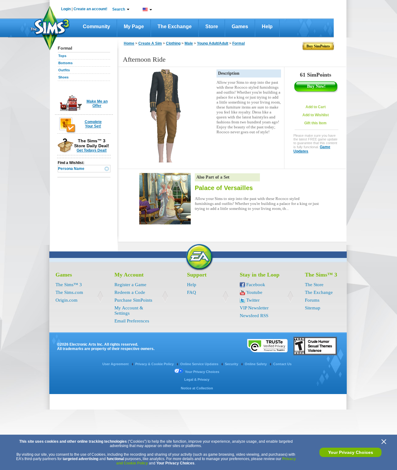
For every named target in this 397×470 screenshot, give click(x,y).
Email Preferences (131, 320)
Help (267, 26)
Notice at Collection (197, 388)
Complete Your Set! (93, 124)
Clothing (173, 43)
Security (232, 364)
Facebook (255, 284)
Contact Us (282, 364)
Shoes (63, 77)
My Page (134, 26)
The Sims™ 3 (69, 284)
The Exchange (175, 26)
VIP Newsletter (254, 307)
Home (129, 43)
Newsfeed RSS (254, 315)
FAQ (191, 292)
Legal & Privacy (196, 379)
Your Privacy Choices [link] (202, 372)
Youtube (254, 292)
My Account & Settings (128, 310)
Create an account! (90, 9)
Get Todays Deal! (92, 150)
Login (66, 9)
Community (96, 26)
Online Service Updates (199, 364)
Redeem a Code (129, 292)
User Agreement (116, 364)
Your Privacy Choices (350, 452)
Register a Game (130, 284)
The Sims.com (69, 292)
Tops (62, 56)
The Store (314, 284)
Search (118, 9)
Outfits (64, 70)
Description (228, 73)
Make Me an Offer (97, 103)
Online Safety (256, 364)
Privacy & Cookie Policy (155, 364)
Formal (238, 43)
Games (240, 26)
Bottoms (65, 63)
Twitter (253, 300)
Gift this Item (315, 123)
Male (189, 43)
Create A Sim (150, 43)
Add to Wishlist (315, 115)
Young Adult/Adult (212, 43)
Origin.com (67, 300)
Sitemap (312, 307)
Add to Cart (316, 107)
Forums (312, 300)
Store (211, 26)
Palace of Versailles (224, 187)
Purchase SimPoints (133, 300)
